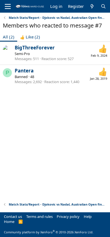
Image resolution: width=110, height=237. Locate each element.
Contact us (13, 216)
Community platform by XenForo (48, 232)
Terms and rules (39, 216)
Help (88, 216)
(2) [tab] (8, 37)
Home (9, 221)
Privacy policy (68, 216)
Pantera (24, 70)
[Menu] (7, 6)
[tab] (30, 37)
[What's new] (92, 6)
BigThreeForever (35, 47)
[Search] (103, 6)
